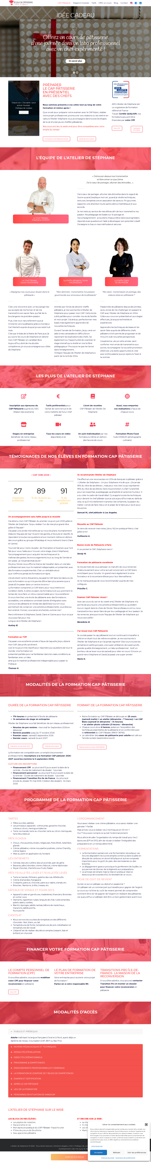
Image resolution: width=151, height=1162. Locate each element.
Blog (116, 3)
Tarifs (94, 3)
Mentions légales (61, 1146)
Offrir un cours (105, 3)
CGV (71, 1146)
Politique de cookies (107, 1158)
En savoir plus (75, 61)
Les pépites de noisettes (24, 1122)
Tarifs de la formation (136, 129)
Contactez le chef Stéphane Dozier (56, 139)
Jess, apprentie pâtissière (24, 1133)
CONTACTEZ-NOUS (74, 1157)
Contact (124, 3)
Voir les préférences (137, 1152)
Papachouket (57, 1128)
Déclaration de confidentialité (125, 1158)
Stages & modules (81, 3)
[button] (146, 1124)
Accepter (98, 1152)
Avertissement (64, 1149)
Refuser (116, 1152)
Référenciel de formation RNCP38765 (92, 747)
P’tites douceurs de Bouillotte (27, 1130)
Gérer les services (97, 1146)
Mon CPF (117, 128)
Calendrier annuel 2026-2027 (20, 746)
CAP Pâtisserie (64, 3)
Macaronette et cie (22, 1125)
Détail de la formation (86, 139)
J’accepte (24, 112)
